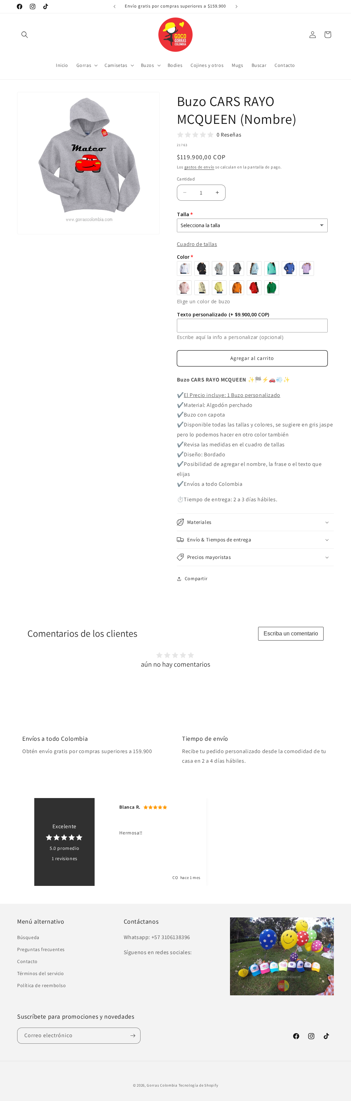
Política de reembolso (41, 985)
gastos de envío (199, 166)
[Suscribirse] (132, 1036)
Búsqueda (28, 937)
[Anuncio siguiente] (236, 6)
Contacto (27, 961)
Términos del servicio (40, 973)
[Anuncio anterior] (114, 6)
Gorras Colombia (162, 1085)
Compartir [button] (196, 578)
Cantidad (186, 179)
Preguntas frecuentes (41, 949)
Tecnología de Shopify (198, 1085)
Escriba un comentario (291, 633)
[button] (24, 34)
